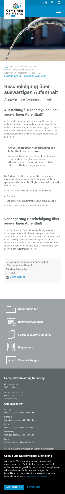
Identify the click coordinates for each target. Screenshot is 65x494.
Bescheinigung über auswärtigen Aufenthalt (25, 76)
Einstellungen (33, 487)
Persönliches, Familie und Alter (19, 70)
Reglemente (25, 347)
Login (52, 1)
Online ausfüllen (17, 277)
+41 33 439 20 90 (15, 396)
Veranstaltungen (28, 360)
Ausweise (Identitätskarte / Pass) (20, 73)
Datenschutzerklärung (36, 477)
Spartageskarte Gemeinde (34, 335)
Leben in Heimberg (23, 66)
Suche (59, 1)
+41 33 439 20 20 (15, 393)
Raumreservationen (30, 322)
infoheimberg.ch (12, 399)
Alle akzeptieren (14, 487)
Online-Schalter (45, 1)
